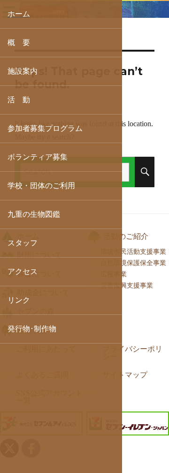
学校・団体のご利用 (41, 186)
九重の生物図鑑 (34, 214)
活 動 (19, 100)
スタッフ (23, 243)
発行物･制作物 (32, 329)
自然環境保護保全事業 (133, 263)
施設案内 (23, 71)
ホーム (19, 14)
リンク (19, 300)
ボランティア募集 (38, 157)
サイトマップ (124, 375)
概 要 (19, 42)
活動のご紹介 (125, 236)
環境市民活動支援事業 (133, 251)
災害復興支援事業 (126, 285)
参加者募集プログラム (45, 128)
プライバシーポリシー (132, 352)
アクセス (23, 271)
